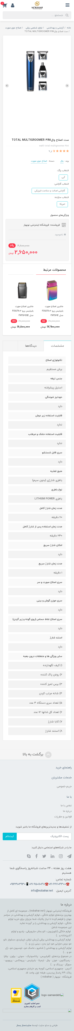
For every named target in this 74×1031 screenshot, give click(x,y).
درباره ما (67, 811)
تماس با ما (66, 805)
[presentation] (67, 85)
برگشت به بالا (33, 754)
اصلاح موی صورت (39, 161)
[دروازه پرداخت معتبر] (16, 995)
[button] (7, 5)
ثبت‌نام (10, 836)
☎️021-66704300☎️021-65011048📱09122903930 (40, 884)
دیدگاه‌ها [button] (30, 346)
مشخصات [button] (57, 346)
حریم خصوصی (64, 786)
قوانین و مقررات (63, 816)
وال (61, 161)
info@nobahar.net (42, 891)
